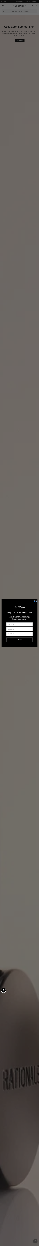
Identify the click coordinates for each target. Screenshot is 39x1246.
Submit (20, 639)
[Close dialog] (35, 601)
